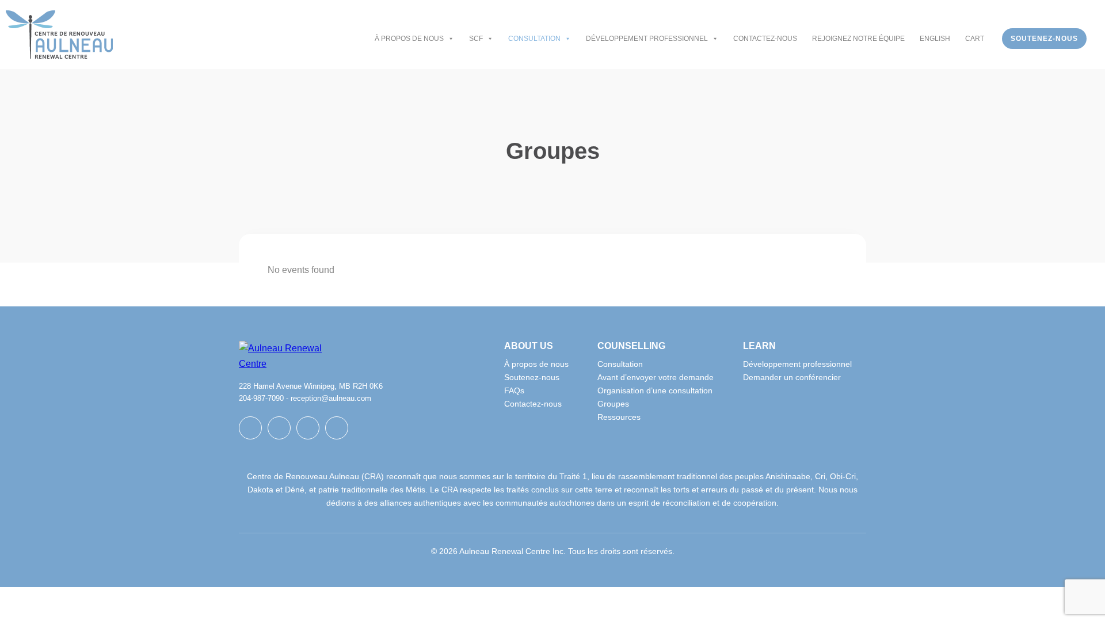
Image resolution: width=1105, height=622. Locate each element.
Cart (974, 39)
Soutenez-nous (1044, 39)
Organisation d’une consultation (654, 390)
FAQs (514, 390)
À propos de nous (409, 39)
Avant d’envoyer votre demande (655, 377)
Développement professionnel (647, 39)
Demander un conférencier (792, 377)
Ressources (619, 417)
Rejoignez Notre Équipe (858, 39)
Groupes (613, 403)
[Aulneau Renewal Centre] (59, 34)
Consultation (534, 39)
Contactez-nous (765, 39)
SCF (476, 39)
